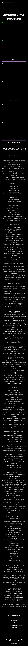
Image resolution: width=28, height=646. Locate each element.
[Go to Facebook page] (6, 640)
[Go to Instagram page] (10, 640)
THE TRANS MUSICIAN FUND (14, 625)
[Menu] (25, 6)
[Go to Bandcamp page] (18, 640)
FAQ (14, 622)
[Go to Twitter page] (14, 640)
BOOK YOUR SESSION (14, 142)
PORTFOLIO (14, 59)
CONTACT (14, 627)
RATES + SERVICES (14, 101)
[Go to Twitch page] (21, 640)
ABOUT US (14, 620)
